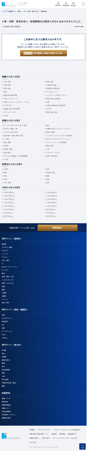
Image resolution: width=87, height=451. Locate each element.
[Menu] (83, 4)
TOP (82, 448)
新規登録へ (57, 227)
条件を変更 (80, 26)
